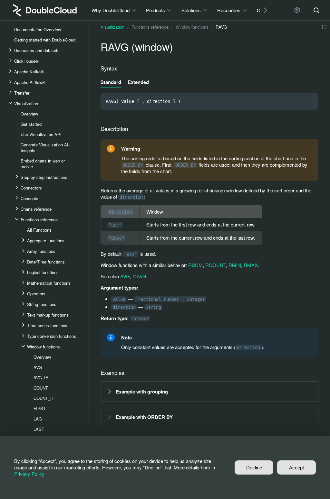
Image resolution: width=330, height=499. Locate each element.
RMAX (251, 265)
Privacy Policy (29, 473)
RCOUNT (215, 265)
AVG (125, 276)
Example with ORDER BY (144, 416)
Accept (296, 467)
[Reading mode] (324, 27)
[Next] (263, 10)
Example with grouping (142, 391)
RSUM (195, 265)
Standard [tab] (111, 82)
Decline (254, 467)
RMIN (234, 265)
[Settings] (297, 10)
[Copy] (310, 101)
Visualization (112, 27)
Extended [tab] (138, 82)
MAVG (139, 276)
